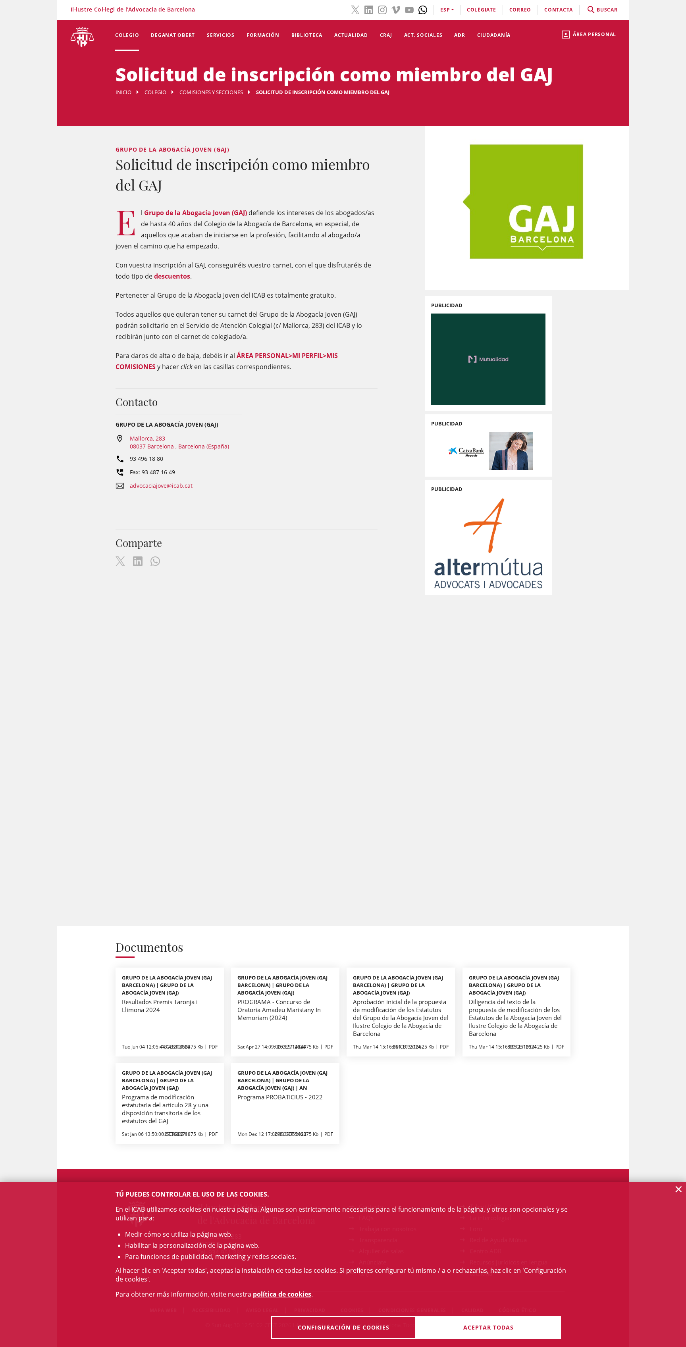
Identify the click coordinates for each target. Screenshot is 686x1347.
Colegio (127, 35)
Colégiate (481, 9)
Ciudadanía (494, 35)
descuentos (172, 276)
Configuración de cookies (343, 1327)
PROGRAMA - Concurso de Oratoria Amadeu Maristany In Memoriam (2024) (279, 1010)
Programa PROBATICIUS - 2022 (280, 1097)
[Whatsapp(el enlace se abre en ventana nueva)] (422, 9)
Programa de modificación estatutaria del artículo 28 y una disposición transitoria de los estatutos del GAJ (165, 1109)
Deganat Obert (173, 35)
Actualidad (351, 35)
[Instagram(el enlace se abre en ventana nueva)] (382, 9)
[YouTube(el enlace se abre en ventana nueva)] (409, 9)
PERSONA (269, 355)
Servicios (221, 35)
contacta (558, 9)
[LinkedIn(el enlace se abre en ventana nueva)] (368, 9)
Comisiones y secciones (211, 92)
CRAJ (386, 35)
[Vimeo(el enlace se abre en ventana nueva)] (395, 9)
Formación (263, 35)
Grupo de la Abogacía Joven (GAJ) (195, 212)
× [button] (678, 1189)
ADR (459, 35)
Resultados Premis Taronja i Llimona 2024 (160, 1006)
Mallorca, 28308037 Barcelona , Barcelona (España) (179, 442)
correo (520, 9)
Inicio (123, 92)
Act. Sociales (423, 35)
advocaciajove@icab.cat (161, 485)
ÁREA (245, 355)
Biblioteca (307, 35)
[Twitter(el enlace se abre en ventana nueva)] (355, 9)
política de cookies (282, 1294)
